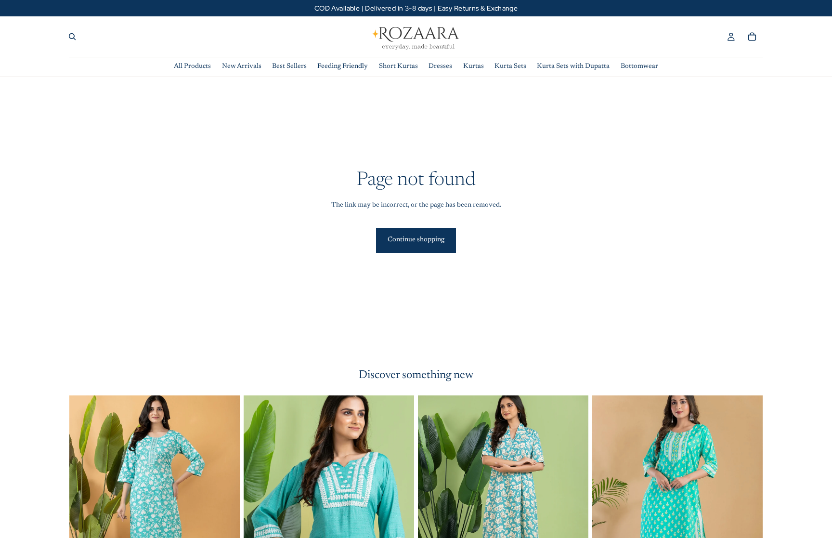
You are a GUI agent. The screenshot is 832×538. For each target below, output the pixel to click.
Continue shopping (416, 239)
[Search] (72, 36)
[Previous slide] (83, 501)
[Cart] (752, 36)
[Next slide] (225, 501)
